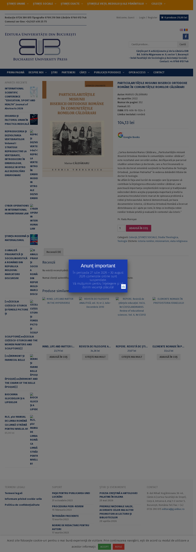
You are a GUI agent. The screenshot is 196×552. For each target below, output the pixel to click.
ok (123, 286)
